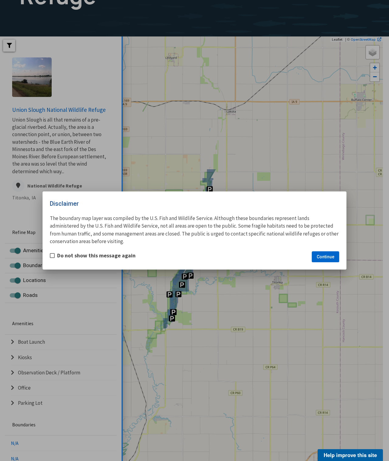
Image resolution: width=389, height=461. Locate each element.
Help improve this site (350, 455)
